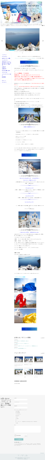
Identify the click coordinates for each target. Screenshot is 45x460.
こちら (32, 183)
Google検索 (18, 412)
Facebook (17, 415)
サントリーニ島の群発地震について (20, 348)
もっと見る (42, 337)
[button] (2, 41)
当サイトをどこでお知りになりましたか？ (20, 409)
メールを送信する (19, 439)
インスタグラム (18, 414)
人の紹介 (17, 418)
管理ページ (26, 458)
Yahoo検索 (17, 411)
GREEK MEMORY (20, 457)
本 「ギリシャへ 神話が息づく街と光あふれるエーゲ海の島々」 (27, 421)
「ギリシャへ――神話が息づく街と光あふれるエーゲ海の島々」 (25, 58)
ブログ (17, 417)
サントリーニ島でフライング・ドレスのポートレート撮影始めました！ (26, 345)
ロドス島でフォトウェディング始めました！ (21, 343)
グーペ (23, 458)
